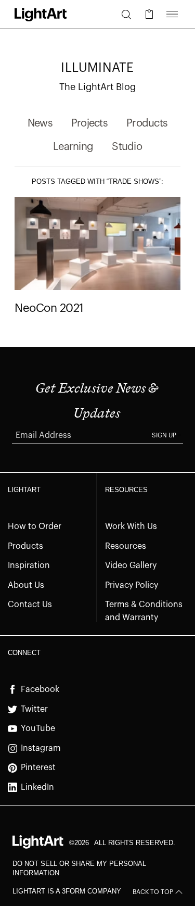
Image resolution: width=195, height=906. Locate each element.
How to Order (34, 526)
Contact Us (30, 604)
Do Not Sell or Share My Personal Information (79, 868)
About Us (26, 585)
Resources (125, 546)
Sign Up (164, 435)
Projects (89, 123)
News (40, 123)
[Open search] (126, 14)
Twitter (34, 709)
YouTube (38, 728)
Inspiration (29, 565)
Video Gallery (131, 565)
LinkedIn (37, 787)
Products (146, 123)
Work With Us (131, 526)
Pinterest (38, 767)
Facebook (40, 689)
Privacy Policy (131, 585)
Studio (127, 147)
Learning (73, 147)
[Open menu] (172, 14)
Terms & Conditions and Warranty (144, 611)
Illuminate (97, 67)
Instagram (41, 748)
